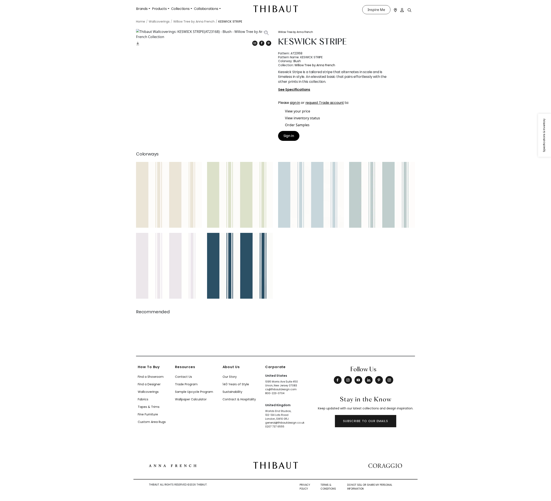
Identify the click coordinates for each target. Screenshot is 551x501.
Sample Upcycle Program (194, 392)
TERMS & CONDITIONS (328, 486)
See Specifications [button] (294, 90)
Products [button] (159, 8)
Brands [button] (142, 8)
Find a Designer (149, 384)
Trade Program (186, 384)
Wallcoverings (148, 392)
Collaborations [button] (206, 8)
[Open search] (410, 10)
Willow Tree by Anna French (295, 32)
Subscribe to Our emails (365, 421)
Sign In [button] (288, 135)
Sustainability (232, 392)
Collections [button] (180, 8)
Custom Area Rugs (152, 422)
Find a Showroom (151, 377)
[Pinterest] (268, 43)
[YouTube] (358, 380)
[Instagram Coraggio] (389, 380)
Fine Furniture (148, 414)
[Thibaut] (275, 465)
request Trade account (324, 102)
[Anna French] (172, 465)
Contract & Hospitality (239, 399)
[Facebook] (338, 380)
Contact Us (183, 377)
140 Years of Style (236, 384)
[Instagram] (348, 380)
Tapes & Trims (148, 407)
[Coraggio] (385, 465)
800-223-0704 (275, 393)
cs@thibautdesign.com (281, 389)
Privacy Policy (305, 486)
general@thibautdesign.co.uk (284, 422)
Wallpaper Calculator (191, 399)
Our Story (230, 377)
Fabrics (143, 399)
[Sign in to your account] (402, 9)
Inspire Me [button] (376, 9)
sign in (295, 102)
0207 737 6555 (274, 426)
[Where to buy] (395, 9)
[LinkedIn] (369, 380)
